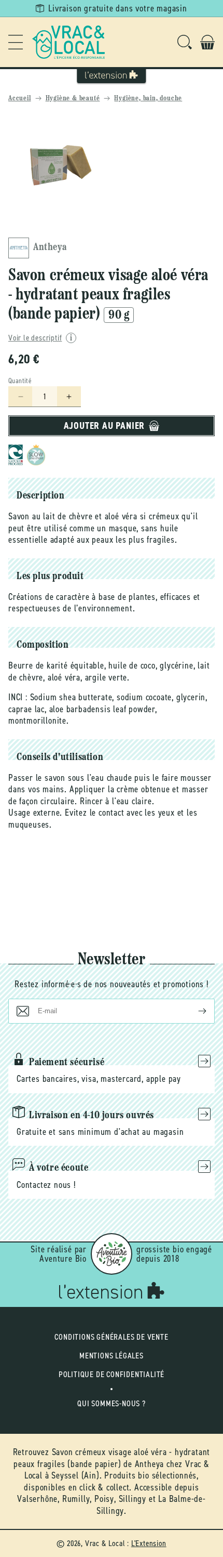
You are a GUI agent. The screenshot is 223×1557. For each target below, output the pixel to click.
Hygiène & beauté (73, 98)
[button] (15, 42)
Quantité (20, 381)
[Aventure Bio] (111, 1254)
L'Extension (148, 1543)
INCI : (17, 697)
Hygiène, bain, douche (148, 98)
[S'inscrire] (194, 1011)
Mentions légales (111, 1355)
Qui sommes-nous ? (111, 1403)
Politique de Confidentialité (111, 1374)
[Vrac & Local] (68, 42)
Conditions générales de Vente (111, 1336)
